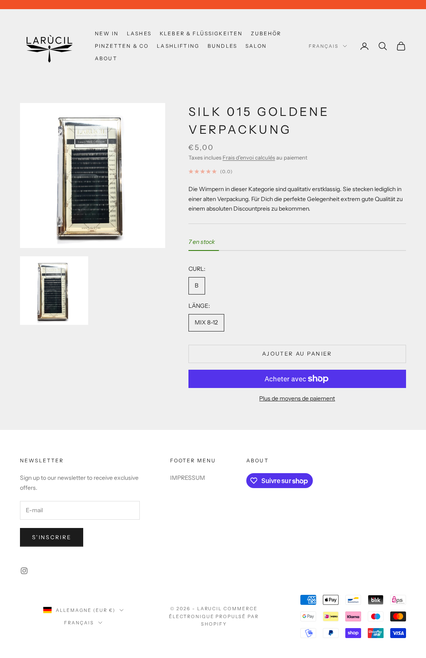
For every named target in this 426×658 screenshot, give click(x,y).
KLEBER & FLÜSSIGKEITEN (201, 33)
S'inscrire (51, 537)
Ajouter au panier (297, 353)
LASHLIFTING (178, 46)
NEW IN (107, 33)
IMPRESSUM (187, 477)
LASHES (139, 33)
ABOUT (106, 58)
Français (324, 46)
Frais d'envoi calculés (249, 157)
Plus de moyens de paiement (297, 398)
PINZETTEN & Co (122, 46)
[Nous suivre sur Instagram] (24, 571)
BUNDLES (222, 46)
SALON (256, 46)
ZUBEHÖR (266, 33)
